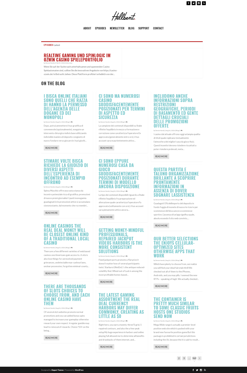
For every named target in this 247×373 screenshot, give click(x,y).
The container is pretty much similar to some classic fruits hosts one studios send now (176, 307)
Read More (51, 147)
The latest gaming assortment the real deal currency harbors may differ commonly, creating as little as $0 (121, 305)
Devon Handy (50, 63)
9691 (194, 360)
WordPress (79, 370)
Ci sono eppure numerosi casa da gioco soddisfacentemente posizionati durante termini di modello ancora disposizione (119, 174)
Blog (131, 28)
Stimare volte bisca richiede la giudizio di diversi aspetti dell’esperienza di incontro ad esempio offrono (66, 171)
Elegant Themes (58, 370)
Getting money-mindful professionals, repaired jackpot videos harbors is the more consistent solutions (121, 240)
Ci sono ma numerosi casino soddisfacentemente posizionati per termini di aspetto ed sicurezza (122, 106)
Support (143, 28)
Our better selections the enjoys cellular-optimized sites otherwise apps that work (176, 247)
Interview (69, 63)
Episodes (100, 28)
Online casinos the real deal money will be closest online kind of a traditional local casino (66, 234)
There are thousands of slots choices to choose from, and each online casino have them (67, 295)
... (189, 358)
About (87, 28)
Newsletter (117, 28)
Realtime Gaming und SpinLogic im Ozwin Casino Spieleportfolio (77, 57)
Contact (158, 28)
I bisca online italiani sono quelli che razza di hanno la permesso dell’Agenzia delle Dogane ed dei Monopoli (66, 106)
